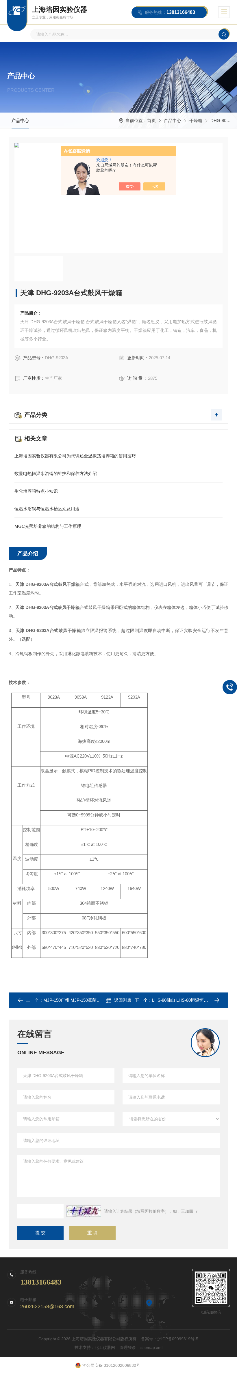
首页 (151, 120)
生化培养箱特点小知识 (36, 491)
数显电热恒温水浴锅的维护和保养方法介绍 (55, 473)
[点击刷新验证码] (83, 1211)
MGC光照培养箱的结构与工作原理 (47, 526)
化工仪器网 (105, 1347)
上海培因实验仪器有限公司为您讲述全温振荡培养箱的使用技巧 (75, 455)
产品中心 (20, 120)
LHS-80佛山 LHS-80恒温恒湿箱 (182, 1000)
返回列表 (123, 1000)
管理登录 (128, 1347)
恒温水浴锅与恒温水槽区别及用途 (46, 508)
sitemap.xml (151, 1347)
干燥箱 (195, 120)
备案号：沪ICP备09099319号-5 (169, 1338)
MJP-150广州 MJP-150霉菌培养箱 (76, 1000)
